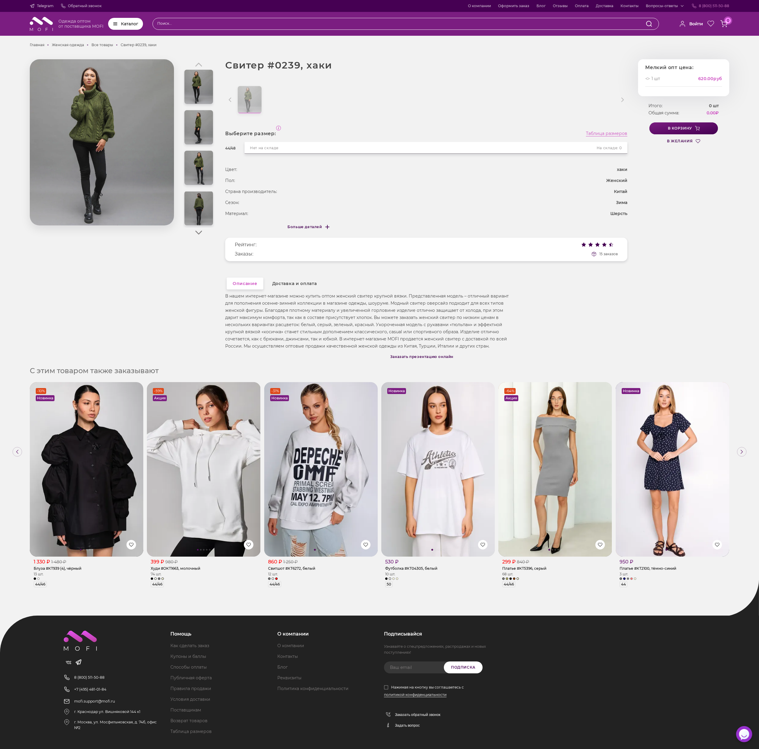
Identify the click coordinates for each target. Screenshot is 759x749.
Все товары (102, 45)
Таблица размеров (606, 133)
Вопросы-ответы (662, 6)
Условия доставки (190, 699)
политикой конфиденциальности (415, 694)
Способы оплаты (188, 667)
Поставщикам (185, 710)
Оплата (582, 6)
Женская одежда (68, 45)
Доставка (604, 6)
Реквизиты (289, 678)
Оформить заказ (513, 6)
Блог (541, 6)
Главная (37, 45)
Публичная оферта (191, 678)
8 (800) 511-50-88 (714, 6)
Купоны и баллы (188, 656)
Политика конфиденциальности (313, 688)
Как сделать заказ (189, 645)
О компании (479, 6)
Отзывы (560, 6)
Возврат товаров (189, 720)
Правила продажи (190, 688)
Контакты (629, 6)
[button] (198, 232)
